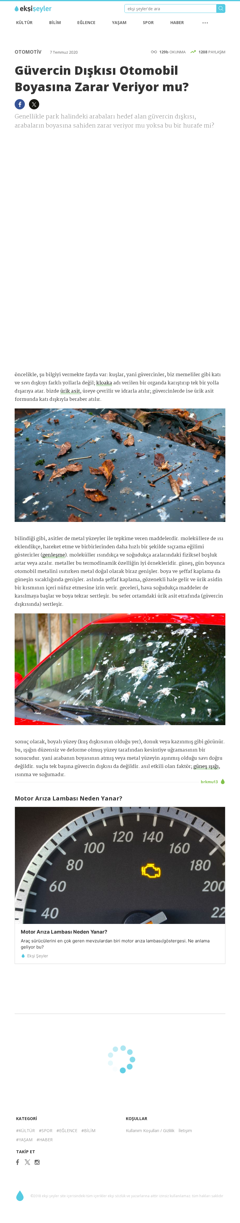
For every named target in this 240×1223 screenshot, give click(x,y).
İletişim (185, 1130)
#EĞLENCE (66, 1130)
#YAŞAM (24, 1139)
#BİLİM (88, 1130)
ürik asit (70, 391)
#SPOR (45, 1130)
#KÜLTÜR (25, 1130)
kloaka (104, 383)
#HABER (45, 1139)
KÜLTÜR (24, 22)
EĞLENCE (86, 22)
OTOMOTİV (28, 52)
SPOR (148, 22)
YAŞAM (119, 22)
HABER (177, 22)
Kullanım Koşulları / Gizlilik (150, 1130)
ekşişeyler (41, 9)
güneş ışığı (206, 767)
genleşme (53, 555)
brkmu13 (210, 781)
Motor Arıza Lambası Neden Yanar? (64, 932)
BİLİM (55, 22)
